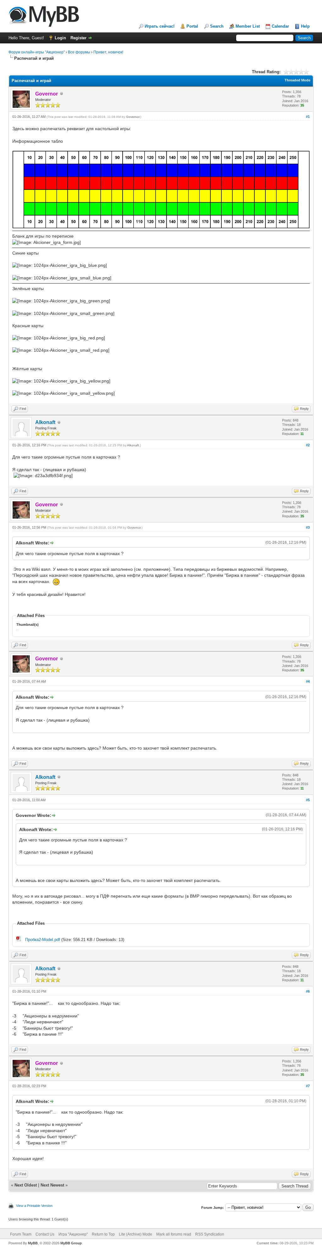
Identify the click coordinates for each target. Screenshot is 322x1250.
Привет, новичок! (108, 52)
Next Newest (52, 1185)
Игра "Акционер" (73, 1234)
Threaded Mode (297, 80)
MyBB (33, 1243)
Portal (192, 26)
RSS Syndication (209, 1234)
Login (60, 38)
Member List (248, 26)
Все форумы (79, 52)
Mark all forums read (173, 1234)
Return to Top (103, 1234)
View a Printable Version (34, 1206)
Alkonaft (45, 422)
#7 (308, 1086)
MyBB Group (71, 1243)
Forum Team (20, 1234)
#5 (308, 800)
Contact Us (45, 1234)
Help (305, 26)
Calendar (280, 26)
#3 (308, 527)
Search (217, 26)
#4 (308, 681)
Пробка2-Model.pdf (42, 939)
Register (78, 38)
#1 (308, 116)
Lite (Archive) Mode (135, 1234)
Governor (132, 116)
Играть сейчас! (160, 26)
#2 (308, 445)
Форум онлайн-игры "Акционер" (36, 52)
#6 (308, 991)
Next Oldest (25, 1185)
